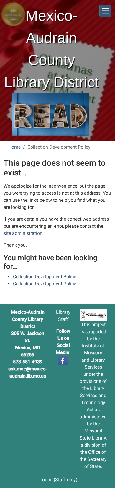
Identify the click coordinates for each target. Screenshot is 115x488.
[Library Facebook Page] (63, 360)
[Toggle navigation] (105, 11)
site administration (23, 233)
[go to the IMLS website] (93, 315)
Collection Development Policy (44, 276)
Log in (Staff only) (59, 479)
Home (14, 147)
